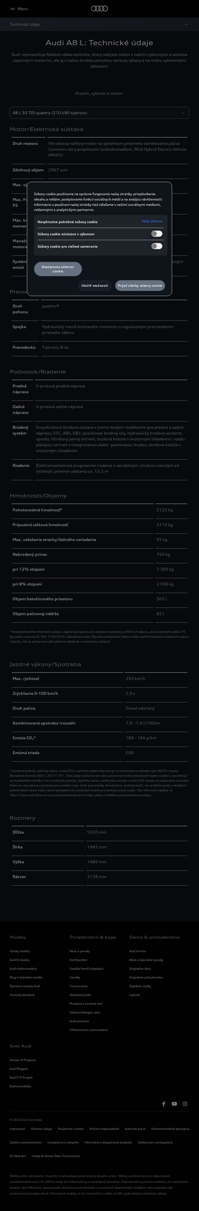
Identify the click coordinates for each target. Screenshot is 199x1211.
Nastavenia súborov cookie (58, 269)
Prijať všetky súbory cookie (140, 286)
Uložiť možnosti (95, 286)
